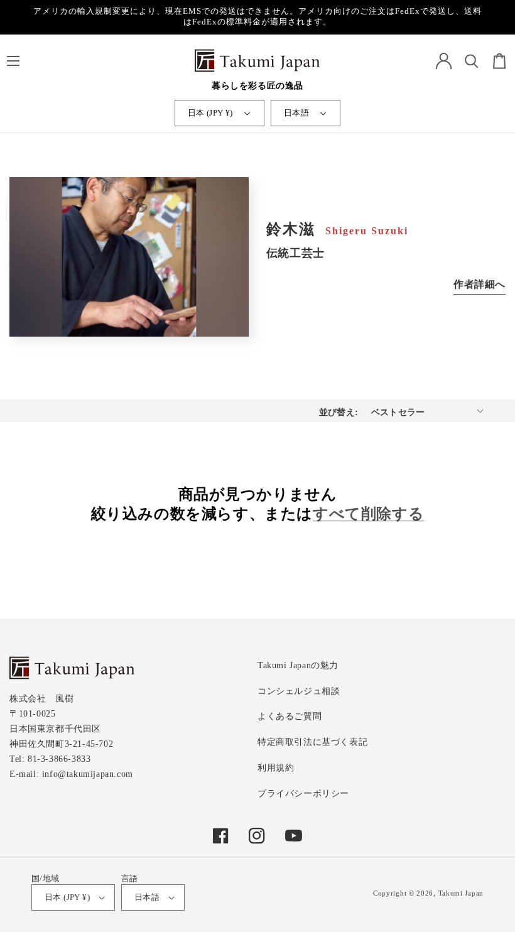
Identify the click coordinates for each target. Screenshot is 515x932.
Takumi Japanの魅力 (298, 665)
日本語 (296, 112)
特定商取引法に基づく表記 (312, 742)
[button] (13, 61)
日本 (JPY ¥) (210, 112)
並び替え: (339, 412)
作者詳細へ (479, 284)
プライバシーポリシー (303, 793)
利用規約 (276, 767)
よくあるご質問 (290, 716)
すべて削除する (368, 514)
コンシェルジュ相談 (299, 691)
